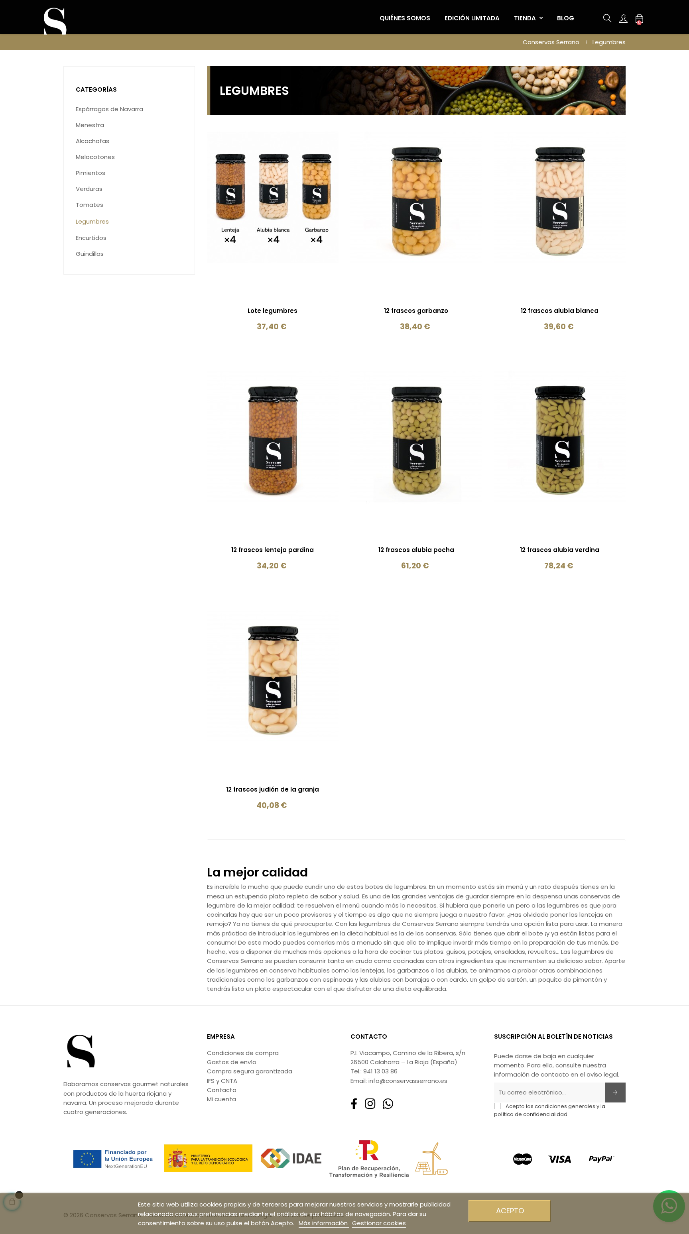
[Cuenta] (623, 18)
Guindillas (90, 254)
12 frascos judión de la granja (272, 790)
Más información (324, 1223)
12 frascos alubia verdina (559, 550)
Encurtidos (91, 238)
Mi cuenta (221, 1099)
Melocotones (95, 157)
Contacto (221, 1090)
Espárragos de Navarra (109, 109)
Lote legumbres (272, 311)
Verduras (89, 189)
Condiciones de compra (243, 1053)
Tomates (89, 204)
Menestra (90, 125)
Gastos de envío (231, 1062)
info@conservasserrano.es (407, 1081)
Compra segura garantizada (249, 1071)
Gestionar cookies (379, 1223)
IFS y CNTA (222, 1081)
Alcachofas (92, 141)
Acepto (510, 1211)
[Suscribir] (615, 1092)
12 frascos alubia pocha (416, 550)
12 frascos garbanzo (416, 311)
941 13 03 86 (380, 1071)
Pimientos (90, 173)
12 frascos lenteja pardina (272, 550)
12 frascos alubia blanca (559, 311)
